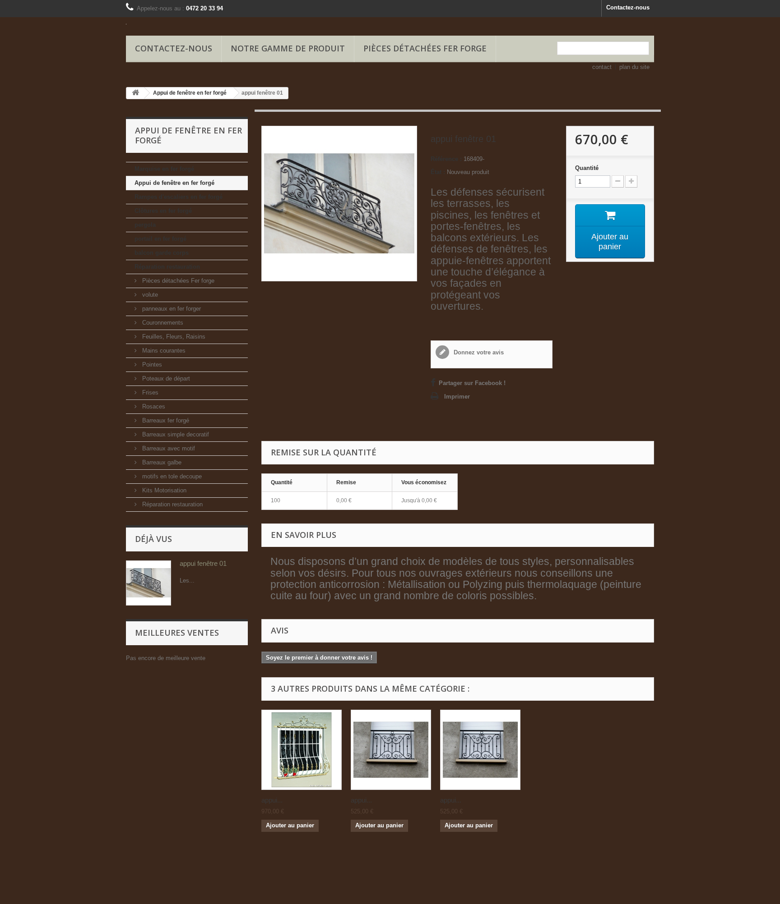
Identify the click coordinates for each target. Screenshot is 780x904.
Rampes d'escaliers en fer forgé (179, 196)
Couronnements (161, 322)
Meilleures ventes (177, 632)
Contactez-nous (628, 7)
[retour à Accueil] (135, 93)
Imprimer (457, 396)
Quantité (587, 168)
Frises (149, 392)
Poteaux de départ (165, 378)
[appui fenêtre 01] (301, 750)
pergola (145, 224)
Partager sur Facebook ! (472, 383)
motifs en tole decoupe (171, 476)
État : (438, 172)
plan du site (634, 67)
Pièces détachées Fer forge (425, 48)
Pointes (151, 364)
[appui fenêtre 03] (391, 750)
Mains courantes (163, 350)
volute (149, 294)
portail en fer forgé (160, 238)
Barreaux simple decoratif (174, 434)
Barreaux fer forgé (164, 420)
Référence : (446, 159)
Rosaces (152, 406)
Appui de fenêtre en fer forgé (174, 182)
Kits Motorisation (163, 490)
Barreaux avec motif (167, 448)
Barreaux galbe (160, 462)
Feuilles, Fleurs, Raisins (172, 336)
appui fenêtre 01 (203, 563)
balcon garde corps (162, 252)
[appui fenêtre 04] (480, 750)
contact (602, 67)
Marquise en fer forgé (164, 168)
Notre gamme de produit (288, 48)
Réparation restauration (167, 266)
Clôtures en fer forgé (163, 210)
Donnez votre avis (478, 352)
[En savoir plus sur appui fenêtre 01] (148, 583)
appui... (272, 800)
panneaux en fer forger (170, 308)
